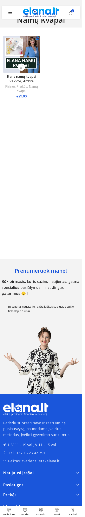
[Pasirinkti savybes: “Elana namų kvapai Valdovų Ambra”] (21, 67)
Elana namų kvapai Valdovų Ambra (21, 79)
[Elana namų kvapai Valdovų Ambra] (21, 54)
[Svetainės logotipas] (40, 12)
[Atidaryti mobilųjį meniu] (10, 12)
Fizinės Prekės (16, 86)
